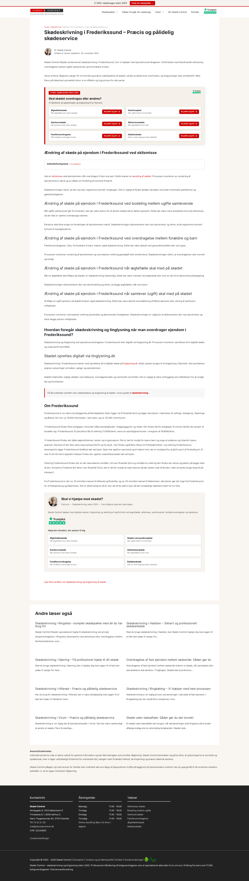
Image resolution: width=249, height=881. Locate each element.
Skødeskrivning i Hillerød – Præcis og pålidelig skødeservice (76, 688)
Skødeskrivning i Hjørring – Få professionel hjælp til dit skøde (77, 659)
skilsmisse (57, 176)
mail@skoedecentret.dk (42, 826)
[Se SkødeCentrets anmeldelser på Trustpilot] (196, 92)
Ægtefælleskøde (135, 822)
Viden (158, 12)
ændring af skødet (142, 176)
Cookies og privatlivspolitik (99, 859)
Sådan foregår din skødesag (136, 12)
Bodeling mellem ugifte (139, 810)
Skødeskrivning (56, 27)
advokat (178, 865)
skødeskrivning (140, 392)
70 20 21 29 (39, 822)
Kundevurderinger (134, 859)
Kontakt (195, 12)
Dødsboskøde (134, 826)
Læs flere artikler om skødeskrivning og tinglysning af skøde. (75, 582)
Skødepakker (108, 12)
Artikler (119, 859)
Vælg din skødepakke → (142, 3)
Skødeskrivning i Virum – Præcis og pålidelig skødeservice (74, 717)
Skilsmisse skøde (136, 806)
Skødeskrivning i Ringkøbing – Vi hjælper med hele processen (168, 688)
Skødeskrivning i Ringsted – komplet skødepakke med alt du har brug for (78, 625)
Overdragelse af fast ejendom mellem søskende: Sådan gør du (168, 659)
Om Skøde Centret (177, 12)
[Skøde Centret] (48, 52)
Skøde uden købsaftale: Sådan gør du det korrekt (160, 717)
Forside (46, 27)
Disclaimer (78, 859)
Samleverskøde (135, 814)
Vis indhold (75, 164)
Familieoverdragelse (137, 818)
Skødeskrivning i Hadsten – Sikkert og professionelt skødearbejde (161, 625)
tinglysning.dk (130, 363)
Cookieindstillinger (39, 838)
